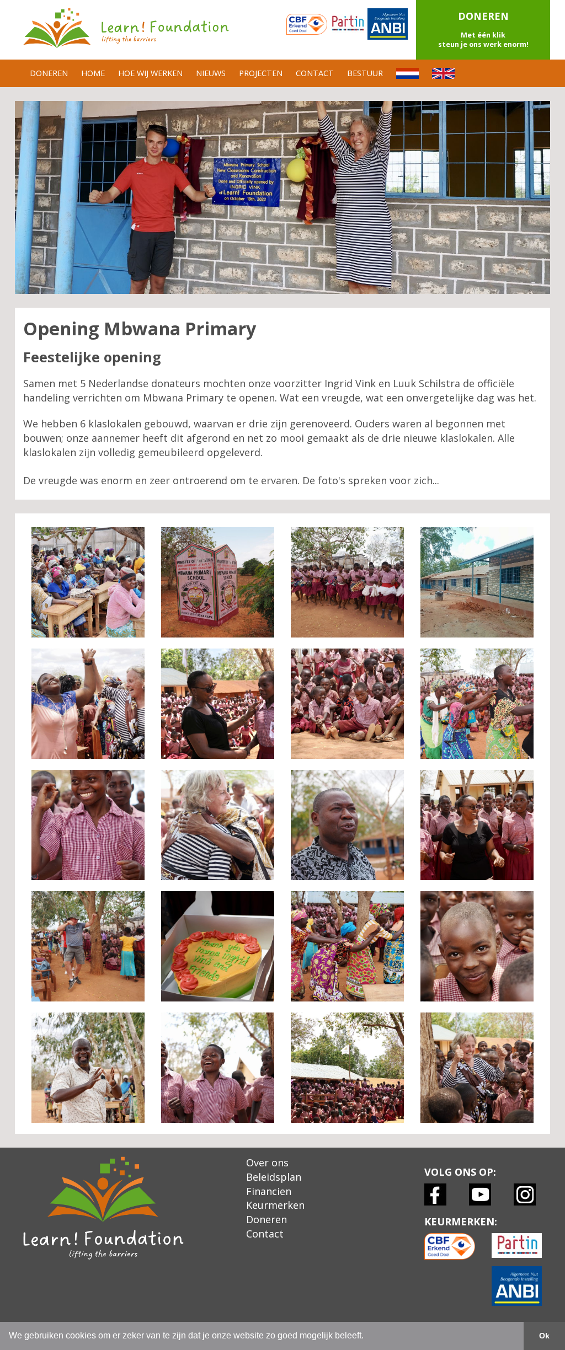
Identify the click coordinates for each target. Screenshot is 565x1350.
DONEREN (49, 73)
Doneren (266, 1219)
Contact (265, 1233)
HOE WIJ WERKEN (150, 73)
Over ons (267, 1162)
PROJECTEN (260, 73)
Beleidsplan (273, 1176)
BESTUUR (365, 73)
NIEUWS (211, 73)
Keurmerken (275, 1205)
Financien (268, 1191)
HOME (93, 73)
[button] (483, 30)
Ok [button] (544, 1335)
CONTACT (315, 73)
